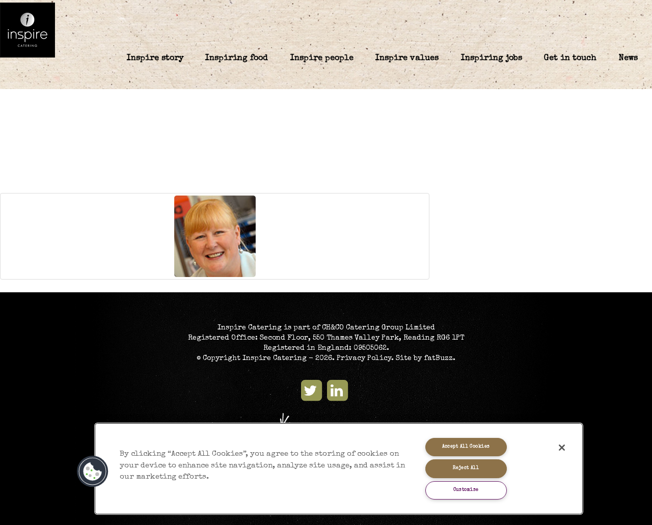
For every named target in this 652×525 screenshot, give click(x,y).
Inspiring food (236, 58)
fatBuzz (438, 358)
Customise (466, 490)
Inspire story (155, 58)
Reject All (466, 468)
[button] (92, 471)
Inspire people (322, 58)
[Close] (562, 447)
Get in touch (570, 58)
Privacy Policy (364, 358)
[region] (338, 469)
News (628, 58)
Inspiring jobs (491, 58)
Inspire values (407, 58)
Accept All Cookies (466, 447)
